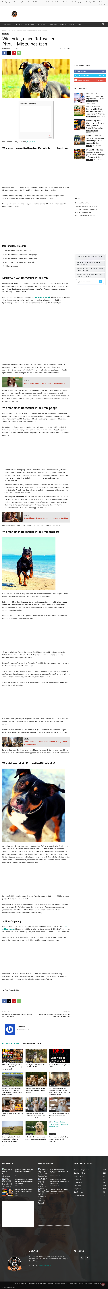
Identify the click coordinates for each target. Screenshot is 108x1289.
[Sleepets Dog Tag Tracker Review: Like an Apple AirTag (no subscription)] (43, 1186)
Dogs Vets (7, 48)
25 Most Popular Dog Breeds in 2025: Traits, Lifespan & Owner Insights (35, 1090)
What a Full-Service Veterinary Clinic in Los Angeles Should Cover (95, 96)
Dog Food (19, 24)
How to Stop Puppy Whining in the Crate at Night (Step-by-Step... (23, 1191)
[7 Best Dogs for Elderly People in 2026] (12, 1104)
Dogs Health (53, 24)
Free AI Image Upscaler (78, 2)
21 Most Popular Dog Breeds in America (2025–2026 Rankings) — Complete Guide (12, 1067)
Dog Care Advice (91, 116)
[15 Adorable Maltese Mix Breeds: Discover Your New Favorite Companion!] (59, 1104)
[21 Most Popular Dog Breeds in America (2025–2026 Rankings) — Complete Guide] (12, 1056)
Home (4, 30)
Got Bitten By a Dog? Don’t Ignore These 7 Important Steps (17, 1015)
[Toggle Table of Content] (49, 136)
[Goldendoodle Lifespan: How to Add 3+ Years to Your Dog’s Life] (36, 1128)
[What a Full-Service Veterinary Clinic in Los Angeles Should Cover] (79, 98)
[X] (102, 4)
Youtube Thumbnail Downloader (61, 2)
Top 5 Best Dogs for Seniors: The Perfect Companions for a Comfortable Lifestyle (35, 1116)
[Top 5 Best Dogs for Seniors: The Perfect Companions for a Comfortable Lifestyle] (36, 1104)
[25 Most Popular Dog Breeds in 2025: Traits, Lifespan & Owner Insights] (36, 1079)
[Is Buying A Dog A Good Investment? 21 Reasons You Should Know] (43, 1173)
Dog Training (41, 24)
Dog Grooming (29, 24)
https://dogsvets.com (23, 1029)
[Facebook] (99, 4)
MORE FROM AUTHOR (31, 1044)
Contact (79, 24)
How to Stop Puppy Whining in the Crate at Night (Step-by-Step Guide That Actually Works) (52, 1221)
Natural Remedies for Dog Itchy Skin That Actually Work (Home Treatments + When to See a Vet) (53, 1212)
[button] (103, 24)
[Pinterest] (14, 53)
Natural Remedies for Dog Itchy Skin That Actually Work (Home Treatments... (24, 1181)
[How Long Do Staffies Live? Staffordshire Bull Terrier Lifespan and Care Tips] (12, 1128)
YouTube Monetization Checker (41, 2)
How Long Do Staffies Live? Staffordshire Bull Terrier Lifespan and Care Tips (11, 1139)
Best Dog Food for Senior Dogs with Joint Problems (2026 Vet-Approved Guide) (52, 1229)
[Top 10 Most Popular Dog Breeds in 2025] (59, 1056)
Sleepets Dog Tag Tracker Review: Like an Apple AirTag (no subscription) (60, 1181)
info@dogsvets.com (44, 1265)
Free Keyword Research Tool (94, 2)
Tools (70, 24)
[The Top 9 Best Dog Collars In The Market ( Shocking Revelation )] (43, 1196)
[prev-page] (3, 1145)
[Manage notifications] (103, 1284)
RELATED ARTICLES (10, 1044)
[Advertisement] (67, 14)
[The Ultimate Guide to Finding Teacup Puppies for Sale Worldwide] (59, 1128)
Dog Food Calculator (25, 2)
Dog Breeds (7, 24)
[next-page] (7, 1145)
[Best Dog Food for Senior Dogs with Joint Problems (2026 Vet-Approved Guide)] (79, 140)
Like (103, 71)
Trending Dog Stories (92, 101)
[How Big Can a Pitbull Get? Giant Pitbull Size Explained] (36, 1056)
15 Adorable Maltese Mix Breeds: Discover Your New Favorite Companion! (59, 1116)
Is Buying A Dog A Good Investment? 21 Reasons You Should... (59, 1171)
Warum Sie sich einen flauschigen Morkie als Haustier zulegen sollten (54, 1015)
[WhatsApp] (19, 53)
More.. (62, 24)
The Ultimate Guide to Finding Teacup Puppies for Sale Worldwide (58, 1139)
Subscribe (101, 80)
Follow (101, 75)
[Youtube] (104, 4)
